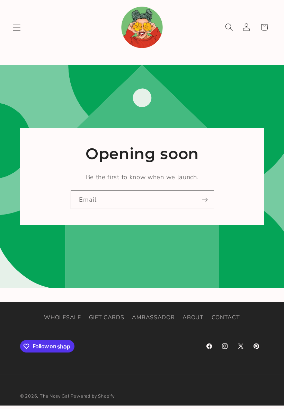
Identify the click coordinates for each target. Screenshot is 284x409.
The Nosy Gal (55, 396)
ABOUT (193, 317)
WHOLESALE (62, 317)
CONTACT (226, 317)
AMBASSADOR (153, 317)
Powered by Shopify (93, 396)
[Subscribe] (204, 200)
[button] (17, 27)
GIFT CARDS (106, 317)
